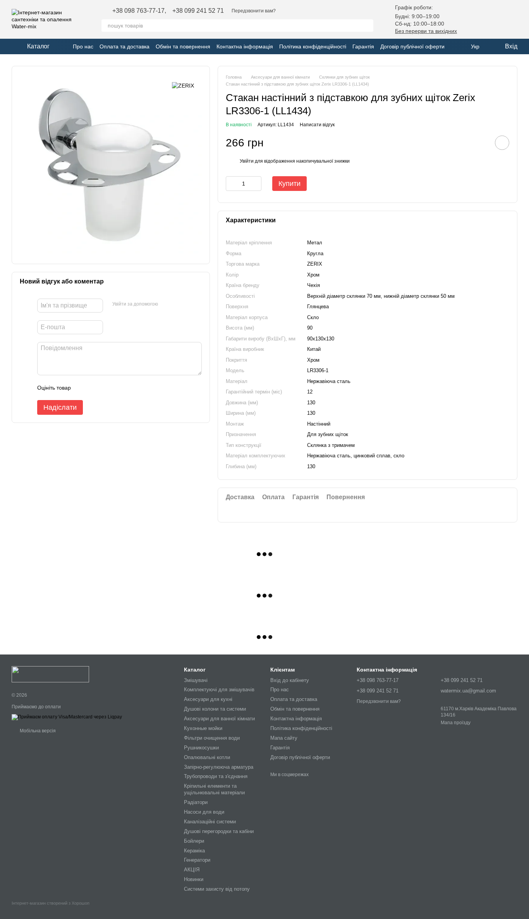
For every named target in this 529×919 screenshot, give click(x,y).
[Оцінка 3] (108, 387)
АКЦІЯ (191, 870)
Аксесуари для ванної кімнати (219, 718)
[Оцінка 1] (83, 387)
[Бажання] (471, 19)
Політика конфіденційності (312, 46)
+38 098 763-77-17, (139, 11)
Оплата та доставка (124, 46)
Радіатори (196, 802)
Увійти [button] (247, 161)
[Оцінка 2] (96, 387)
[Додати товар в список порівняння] (480, 142)
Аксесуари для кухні (208, 699)
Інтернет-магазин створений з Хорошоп (50, 903)
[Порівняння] (491, 19)
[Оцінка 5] (133, 387)
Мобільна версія (37, 730)
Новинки (193, 879)
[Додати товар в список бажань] (502, 143)
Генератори (197, 860)
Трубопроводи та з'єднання (215, 776)
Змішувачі (196, 680)
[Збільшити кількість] (255, 184)
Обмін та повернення (183, 46)
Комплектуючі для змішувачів (219, 689)
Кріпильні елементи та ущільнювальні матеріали (214, 789)
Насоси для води (204, 812)
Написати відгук (317, 124)
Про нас (83, 46)
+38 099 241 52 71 (198, 11)
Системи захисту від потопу (217, 889)
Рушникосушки (201, 748)
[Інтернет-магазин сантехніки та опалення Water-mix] (50, 674)
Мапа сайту (283, 738)
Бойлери (194, 841)
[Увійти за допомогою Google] (166, 304)
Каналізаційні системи (210, 822)
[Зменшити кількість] (231, 184)
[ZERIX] (183, 85)
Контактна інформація (244, 46)
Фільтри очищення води (212, 738)
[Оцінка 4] (121, 387)
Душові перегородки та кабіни (219, 831)
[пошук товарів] (367, 25)
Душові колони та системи (215, 709)
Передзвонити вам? (254, 11)
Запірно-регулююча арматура (218, 767)
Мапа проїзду (456, 722)
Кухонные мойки (203, 728)
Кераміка (194, 851)
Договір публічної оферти (412, 46)
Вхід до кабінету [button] (289, 680)
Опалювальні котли (207, 757)
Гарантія (363, 46)
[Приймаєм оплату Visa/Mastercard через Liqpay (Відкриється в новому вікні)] (67, 717)
